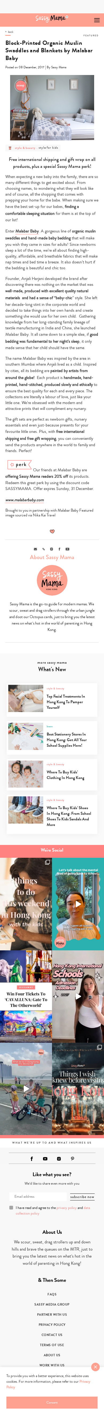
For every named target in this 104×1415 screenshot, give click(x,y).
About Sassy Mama (52, 557)
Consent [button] (52, 1402)
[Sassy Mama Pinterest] (72, 1159)
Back (10, 32)
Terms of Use (52, 1345)
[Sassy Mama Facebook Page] (31, 1159)
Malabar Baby (27, 231)
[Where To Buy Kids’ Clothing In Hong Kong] (51, 786)
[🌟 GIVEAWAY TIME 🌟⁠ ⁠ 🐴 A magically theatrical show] (26, 996)
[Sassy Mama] (52, 19)
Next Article (84, 17)
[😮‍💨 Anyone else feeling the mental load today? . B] (78, 904)
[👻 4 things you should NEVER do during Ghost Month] (78, 1089)
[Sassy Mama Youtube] (45, 1159)
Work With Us (52, 1365)
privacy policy (67, 1208)
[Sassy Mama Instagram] (59, 1159)
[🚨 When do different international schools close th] (78, 996)
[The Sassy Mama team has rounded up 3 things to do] (26, 904)
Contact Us (52, 1335)
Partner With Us (52, 1315)
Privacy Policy (52, 1325)
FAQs (52, 1294)
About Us (52, 1355)
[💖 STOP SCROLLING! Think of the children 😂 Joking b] (26, 1089)
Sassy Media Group (52, 1304)
